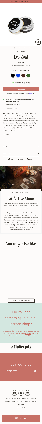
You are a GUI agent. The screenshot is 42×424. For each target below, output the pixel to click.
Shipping (14, 65)
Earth (23, 75)
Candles (27, 401)
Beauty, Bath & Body (17, 401)
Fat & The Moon (21, 51)
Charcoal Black (13, 75)
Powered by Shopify (21, 407)
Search (8, 398)
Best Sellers (21, 404)
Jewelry (33, 398)
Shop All (34, 401)
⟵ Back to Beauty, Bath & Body (21, 300)
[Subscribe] (34, 370)
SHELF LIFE (7, 153)
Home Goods (16, 398)
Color (21, 70)
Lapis (18, 75)
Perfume (7, 401)
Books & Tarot (25, 398)
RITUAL (5, 146)
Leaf (28, 75)
